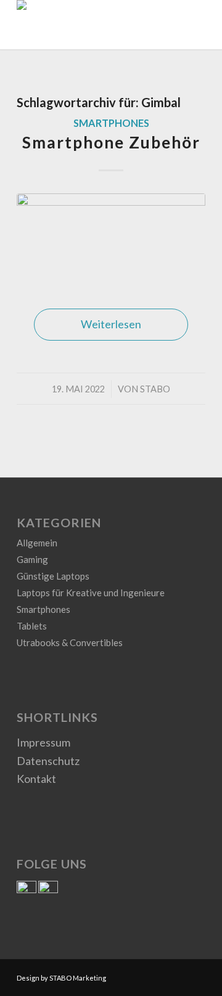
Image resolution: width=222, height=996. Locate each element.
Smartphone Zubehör (111, 142)
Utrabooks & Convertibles (70, 642)
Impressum (43, 742)
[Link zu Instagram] (196, 975)
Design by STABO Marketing (61, 978)
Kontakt (36, 778)
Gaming (32, 559)
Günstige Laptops (53, 575)
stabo (155, 389)
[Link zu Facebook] (177, 975)
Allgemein (37, 542)
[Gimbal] (111, 238)
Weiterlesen (111, 324)
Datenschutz (48, 760)
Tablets (32, 625)
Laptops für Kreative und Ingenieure (91, 592)
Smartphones (111, 123)
